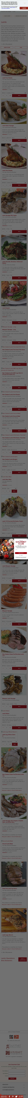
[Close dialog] (27, 539)
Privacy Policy (18, 557)
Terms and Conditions (23, 557)
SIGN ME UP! (21, 553)
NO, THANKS (21, 555)
